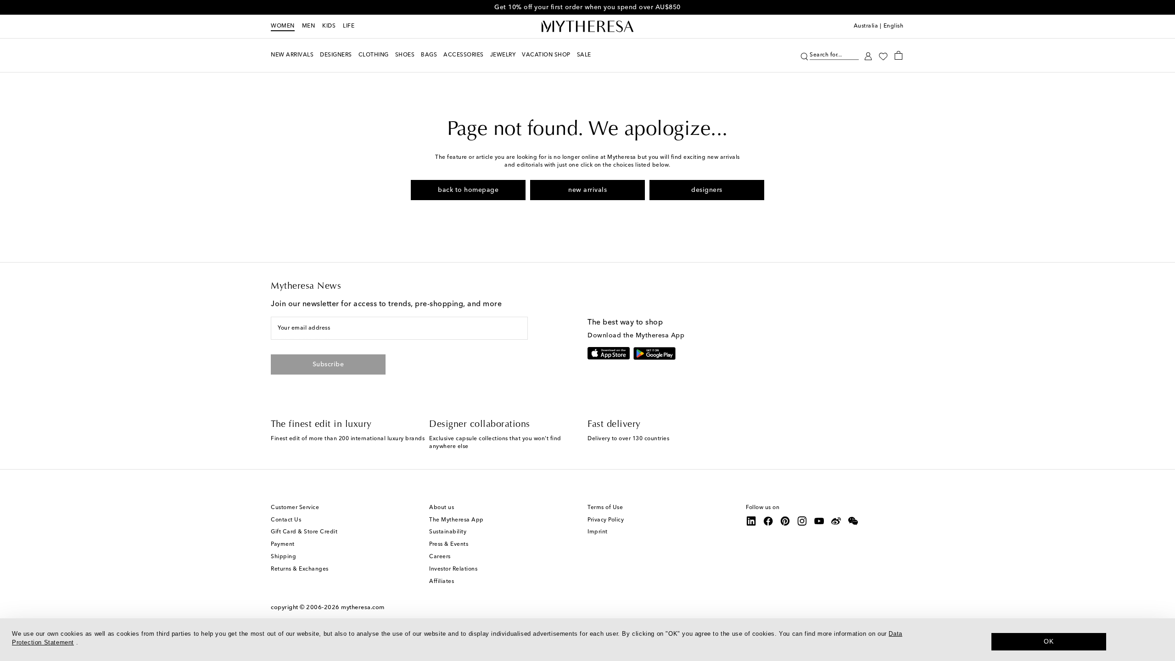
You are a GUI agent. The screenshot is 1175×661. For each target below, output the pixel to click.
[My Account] (868, 55)
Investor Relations (453, 569)
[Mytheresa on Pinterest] (785, 521)
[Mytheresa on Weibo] (836, 521)
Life (348, 26)
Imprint (598, 532)
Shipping (283, 557)
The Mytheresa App (456, 520)
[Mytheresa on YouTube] (819, 521)
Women (283, 26)
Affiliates (441, 581)
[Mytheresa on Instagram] (802, 521)
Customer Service (295, 507)
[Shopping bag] (898, 55)
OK (1049, 641)
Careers (440, 557)
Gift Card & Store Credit (304, 532)
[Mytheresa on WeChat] (853, 521)
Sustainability (447, 532)
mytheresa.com (363, 608)
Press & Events (448, 544)
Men (308, 26)
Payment (283, 544)
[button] (804, 55)
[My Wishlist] (883, 55)
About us (441, 507)
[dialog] (587, 639)
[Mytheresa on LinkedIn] (751, 521)
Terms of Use (605, 507)
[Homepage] (587, 27)
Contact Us (286, 520)
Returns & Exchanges (300, 569)
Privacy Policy (606, 520)
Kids (329, 26)
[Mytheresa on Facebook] (768, 521)
